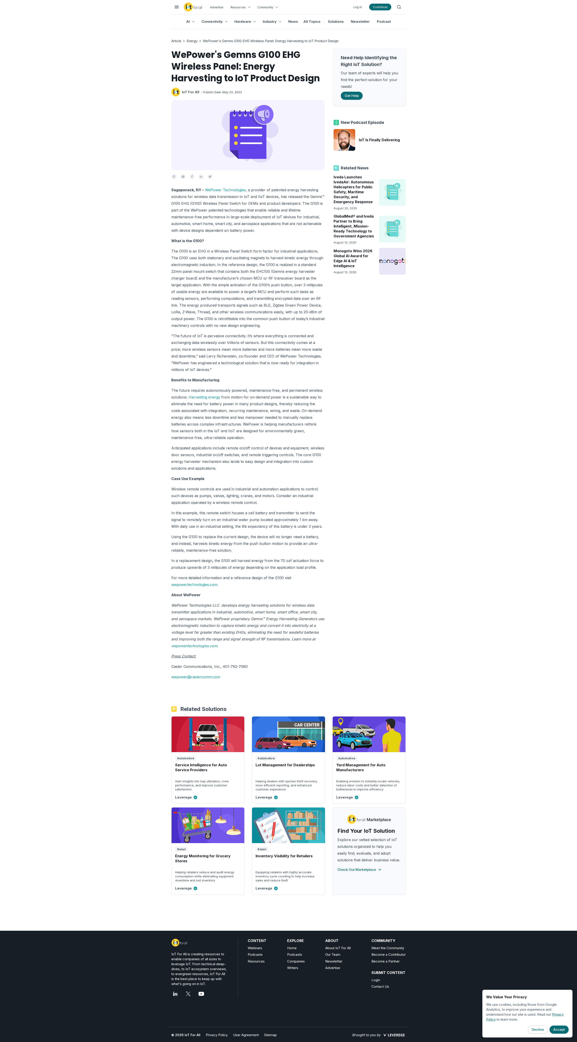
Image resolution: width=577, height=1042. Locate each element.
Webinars (255, 948)
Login (375, 980)
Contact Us (380, 986)
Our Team (332, 954)
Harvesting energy (204, 397)
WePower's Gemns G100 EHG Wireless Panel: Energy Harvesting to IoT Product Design (271, 41)
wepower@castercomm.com (195, 677)
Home (292, 948)
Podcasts (255, 954)
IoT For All (190, 92)
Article (176, 41)
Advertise (216, 7)
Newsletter (360, 21)
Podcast (384, 21)
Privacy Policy (217, 1035)
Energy (192, 41)
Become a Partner (385, 961)
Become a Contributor (388, 954)
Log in (357, 7)
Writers (292, 968)
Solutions (336, 21)
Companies (296, 961)
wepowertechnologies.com (194, 584)
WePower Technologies (225, 190)
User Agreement (246, 1035)
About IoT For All (338, 948)
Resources (256, 961)
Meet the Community (387, 948)
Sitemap (270, 1035)
